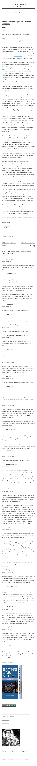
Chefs (4, 236)
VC (6, 645)
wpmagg (26, 759)
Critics (11, 236)
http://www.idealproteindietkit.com (15, 335)
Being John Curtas (18, 5)
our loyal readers (18, 56)
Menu (19, 12)
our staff (30, 51)
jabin (7, 454)
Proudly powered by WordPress (8, 759)
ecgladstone (9, 273)
